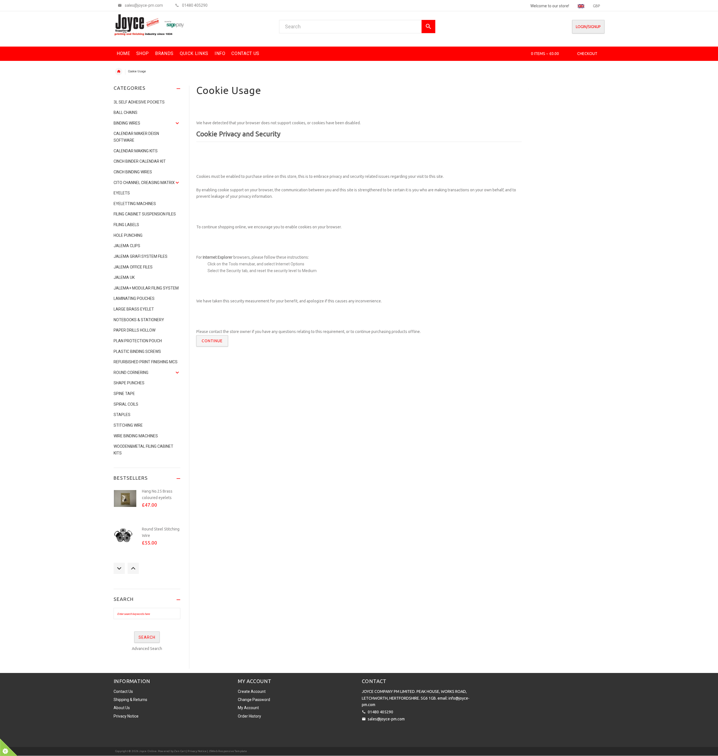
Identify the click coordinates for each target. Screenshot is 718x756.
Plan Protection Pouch (138, 341)
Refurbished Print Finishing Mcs (146, 362)
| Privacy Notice (196, 751)
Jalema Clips (127, 245)
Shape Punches (129, 383)
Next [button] (133, 568)
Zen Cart (180, 751)
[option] (147, 504)
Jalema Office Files (133, 267)
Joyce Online (148, 751)
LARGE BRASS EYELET (134, 309)
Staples (122, 414)
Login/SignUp (588, 26)
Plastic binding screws (137, 351)
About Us (122, 708)
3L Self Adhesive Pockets (139, 102)
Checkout (587, 53)
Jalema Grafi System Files (140, 256)
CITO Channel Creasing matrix (144, 182)
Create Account (252, 691)
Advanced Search (147, 648)
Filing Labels (126, 224)
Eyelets (122, 193)
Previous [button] (119, 568)
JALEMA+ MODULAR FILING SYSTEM (146, 288)
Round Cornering (131, 372)
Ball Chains (125, 112)
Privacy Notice (126, 716)
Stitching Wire (128, 425)
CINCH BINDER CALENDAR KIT (140, 161)
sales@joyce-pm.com (386, 719)
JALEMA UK (124, 277)
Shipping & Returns (130, 699)
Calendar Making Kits (136, 151)
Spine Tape (124, 393)
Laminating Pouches (134, 298)
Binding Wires (127, 123)
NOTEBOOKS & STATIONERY (139, 320)
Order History (249, 716)
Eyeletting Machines (135, 203)
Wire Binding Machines (136, 436)
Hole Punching (128, 235)
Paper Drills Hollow (134, 330)
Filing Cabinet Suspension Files (145, 214)
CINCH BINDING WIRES (133, 172)
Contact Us (123, 691)
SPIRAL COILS (126, 404)
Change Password (254, 699)
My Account (248, 708)
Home (118, 71)
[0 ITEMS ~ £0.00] (523, 53)
